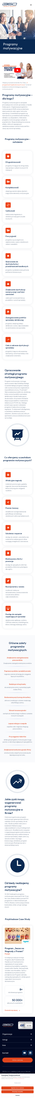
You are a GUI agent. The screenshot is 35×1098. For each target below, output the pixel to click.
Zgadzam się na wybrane (17, 1088)
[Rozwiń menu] (31, 4)
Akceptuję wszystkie (17, 1091)
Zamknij (17, 1095)
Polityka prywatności (19, 1078)
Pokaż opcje (17, 1082)
